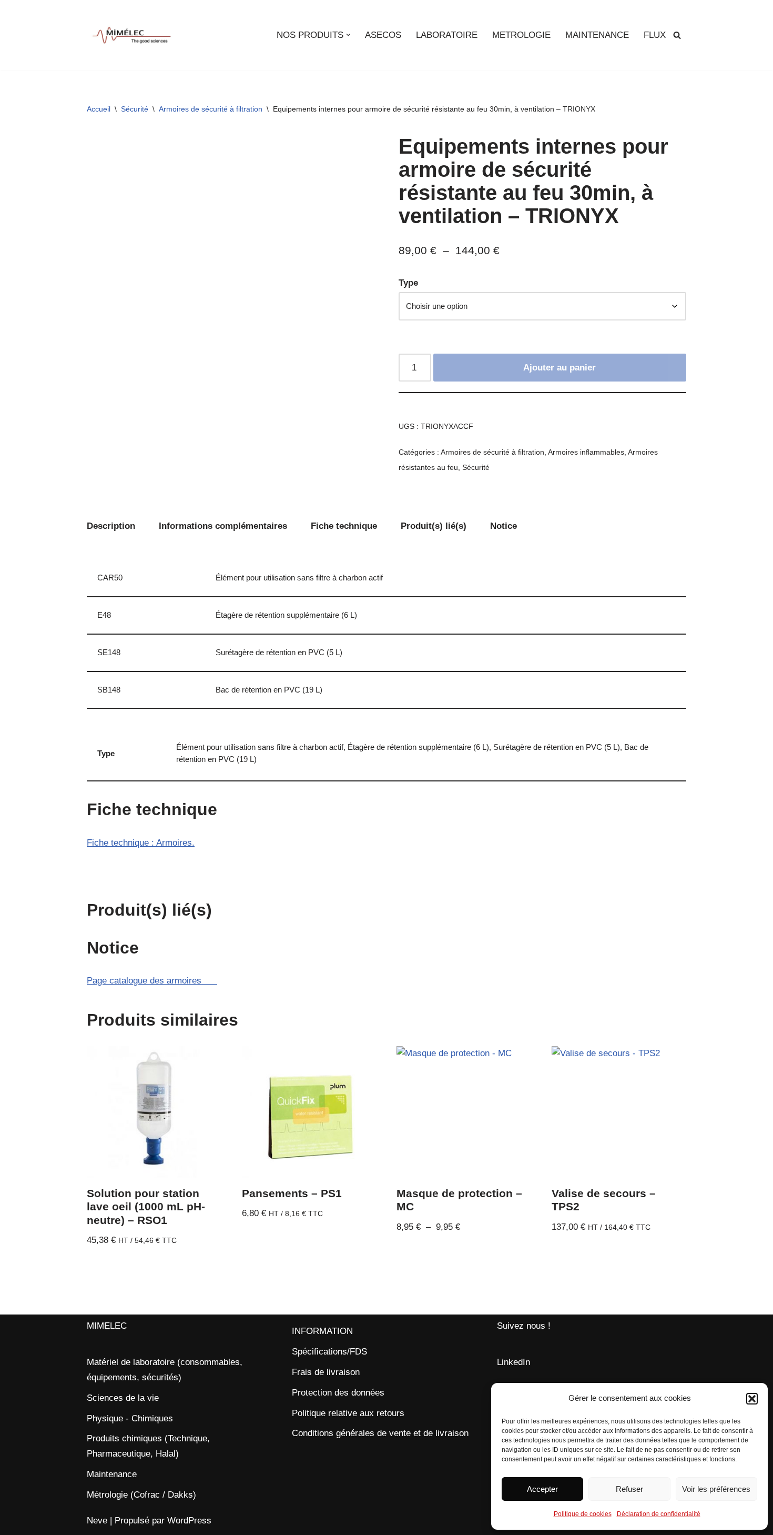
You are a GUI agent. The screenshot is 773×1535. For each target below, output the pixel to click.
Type (408, 283)
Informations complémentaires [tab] (223, 526)
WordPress (189, 1521)
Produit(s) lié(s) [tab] (433, 526)
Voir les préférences (716, 1488)
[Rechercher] (677, 35)
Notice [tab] (503, 526)
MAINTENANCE (597, 35)
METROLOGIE (521, 35)
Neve (97, 1521)
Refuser (629, 1488)
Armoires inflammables (586, 452)
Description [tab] (111, 526)
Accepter (542, 1488)
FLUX (655, 35)
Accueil (98, 109)
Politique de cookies (583, 1514)
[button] (752, 1398)
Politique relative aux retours (348, 1413)
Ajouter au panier (559, 368)
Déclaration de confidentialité (658, 1514)
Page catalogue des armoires (152, 981)
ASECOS (383, 35)
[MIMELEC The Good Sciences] (131, 35)
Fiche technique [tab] (344, 526)
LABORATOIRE (446, 35)
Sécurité (134, 109)
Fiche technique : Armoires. (141, 843)
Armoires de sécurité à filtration (210, 109)
